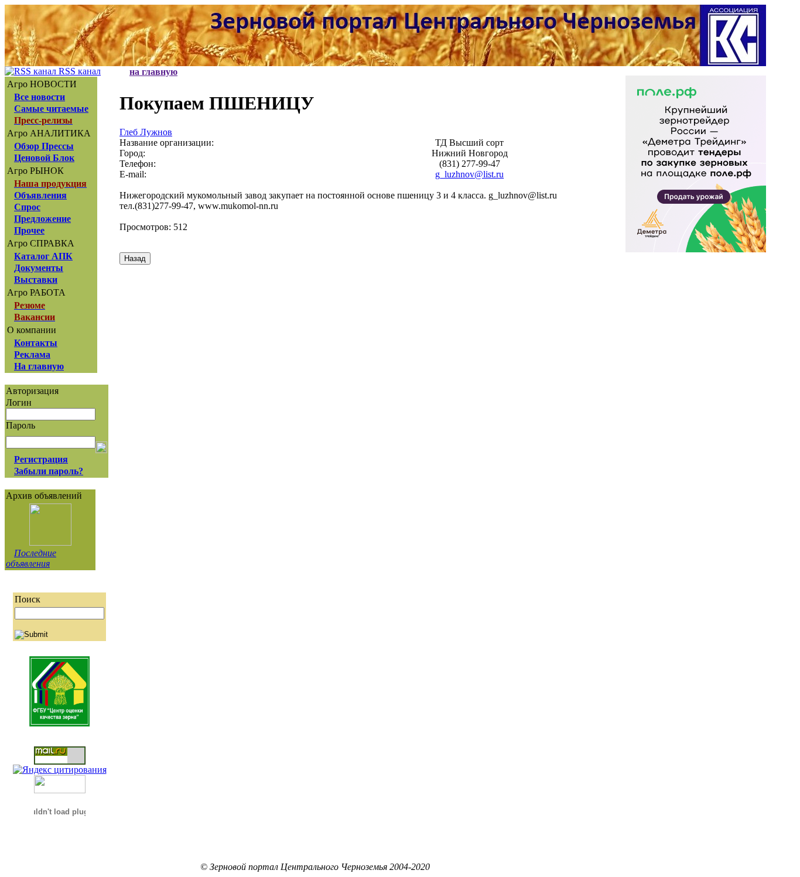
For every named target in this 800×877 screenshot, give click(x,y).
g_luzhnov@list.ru (469, 174)
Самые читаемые (51, 109)
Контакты (35, 343)
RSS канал (78, 71)
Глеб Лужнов (145, 132)
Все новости (39, 97)
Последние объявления (31, 558)
